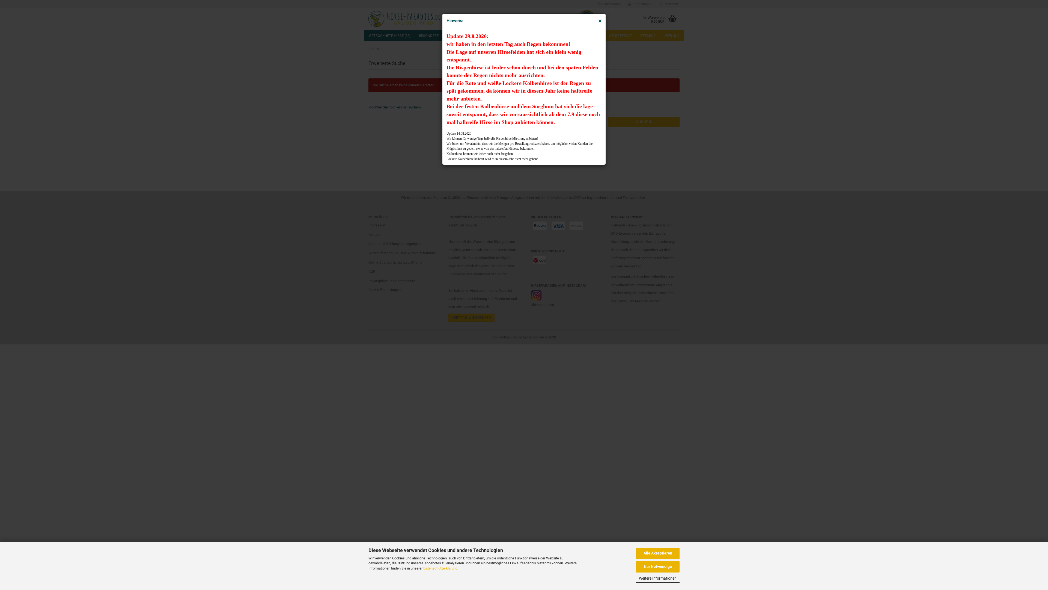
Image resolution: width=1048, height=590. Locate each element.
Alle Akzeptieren (658, 553)
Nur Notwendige (658, 566)
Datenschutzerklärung (440, 568)
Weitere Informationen (658, 578)
